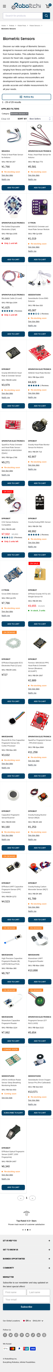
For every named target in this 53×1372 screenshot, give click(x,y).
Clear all (5, 119)
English (37, 1321)
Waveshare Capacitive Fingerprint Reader (11, 1021)
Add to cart (13, 188)
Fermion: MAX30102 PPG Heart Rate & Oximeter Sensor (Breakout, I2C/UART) (38, 667)
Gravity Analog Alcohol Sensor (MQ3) (37, 816)
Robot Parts (22, 25)
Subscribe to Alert (13, 1113)
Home (3, 25)
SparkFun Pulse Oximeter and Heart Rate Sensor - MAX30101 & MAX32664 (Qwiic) (12, 449)
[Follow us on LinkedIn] (39, 1335)
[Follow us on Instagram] (16, 1335)
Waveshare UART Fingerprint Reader (35, 959)
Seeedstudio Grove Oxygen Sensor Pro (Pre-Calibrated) (39, 1081)
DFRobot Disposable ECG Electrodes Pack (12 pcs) (12, 664)
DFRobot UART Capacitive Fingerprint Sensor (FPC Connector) (12, 889)
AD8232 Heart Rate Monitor (39, 373)
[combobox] (23, 15)
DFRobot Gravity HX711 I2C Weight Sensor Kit (39, 595)
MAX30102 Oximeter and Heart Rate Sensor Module (38, 228)
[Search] (46, 15)
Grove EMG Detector (10, 594)
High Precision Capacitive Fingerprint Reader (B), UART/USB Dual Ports (12, 961)
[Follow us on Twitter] (11, 1335)
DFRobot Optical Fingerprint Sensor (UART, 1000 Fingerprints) (13, 1154)
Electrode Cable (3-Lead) (12, 298)
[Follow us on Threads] (44, 1335)
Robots (11, 25)
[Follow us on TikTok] (33, 1335)
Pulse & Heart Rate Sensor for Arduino (12, 156)
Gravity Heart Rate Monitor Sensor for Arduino (38, 446)
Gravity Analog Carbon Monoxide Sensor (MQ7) (38, 888)
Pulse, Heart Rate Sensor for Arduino (39, 156)
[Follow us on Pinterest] (22, 1335)
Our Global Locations (11, 1321)
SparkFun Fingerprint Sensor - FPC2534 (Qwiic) (39, 741)
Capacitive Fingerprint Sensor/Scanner (10, 816)
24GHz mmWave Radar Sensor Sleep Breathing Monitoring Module (11, 1082)
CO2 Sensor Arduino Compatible (10, 523)
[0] (47, 6)
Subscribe (26, 1307)
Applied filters (10, 109)
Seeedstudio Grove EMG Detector (38, 299)
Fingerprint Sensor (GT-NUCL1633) (37, 1021)
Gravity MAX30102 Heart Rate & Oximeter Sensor (12, 374)
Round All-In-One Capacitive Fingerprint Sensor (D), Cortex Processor (13, 743)
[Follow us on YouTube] (27, 1335)
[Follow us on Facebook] (5, 1335)
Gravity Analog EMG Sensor (39, 522)
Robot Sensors (35, 25)
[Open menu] (4, 6)
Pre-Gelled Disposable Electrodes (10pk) (11, 228)
